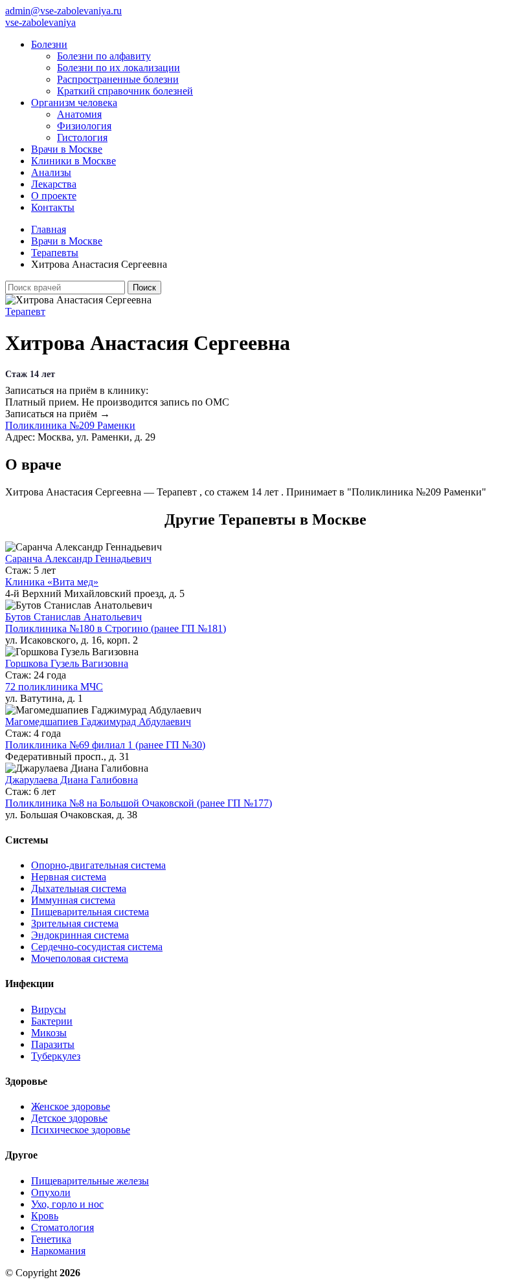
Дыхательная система (78, 888)
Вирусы (48, 1009)
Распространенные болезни (118, 79)
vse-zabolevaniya (40, 22)
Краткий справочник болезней (125, 90)
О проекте (53, 195)
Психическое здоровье (80, 1129)
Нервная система (68, 876)
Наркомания (58, 1250)
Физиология (84, 125)
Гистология (82, 137)
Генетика (51, 1239)
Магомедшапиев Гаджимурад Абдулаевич (98, 721)
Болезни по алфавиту (104, 55)
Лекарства (53, 184)
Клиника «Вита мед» (51, 581)
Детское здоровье (69, 1118)
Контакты (52, 207)
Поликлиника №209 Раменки (70, 425)
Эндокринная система (80, 935)
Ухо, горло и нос (67, 1204)
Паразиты (52, 1044)
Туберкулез (55, 1055)
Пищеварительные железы (90, 1180)
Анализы (51, 172)
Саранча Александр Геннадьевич (78, 558)
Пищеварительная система (90, 911)
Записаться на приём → (57, 413)
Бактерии (52, 1021)
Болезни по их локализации (118, 67)
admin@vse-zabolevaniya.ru (63, 10)
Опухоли (51, 1192)
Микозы (49, 1032)
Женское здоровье (70, 1106)
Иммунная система (73, 900)
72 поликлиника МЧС (54, 686)
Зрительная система (75, 923)
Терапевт (25, 311)
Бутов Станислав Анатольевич (73, 616)
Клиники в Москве (73, 160)
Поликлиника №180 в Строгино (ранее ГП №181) (115, 628)
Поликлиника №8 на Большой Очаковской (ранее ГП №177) (138, 803)
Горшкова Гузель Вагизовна (66, 663)
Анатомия (79, 114)
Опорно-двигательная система (98, 865)
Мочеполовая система (79, 958)
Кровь (44, 1215)
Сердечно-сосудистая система (97, 946)
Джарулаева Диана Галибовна (71, 779)
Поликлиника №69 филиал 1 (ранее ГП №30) (105, 744)
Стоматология (62, 1227)
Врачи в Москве (66, 149)
